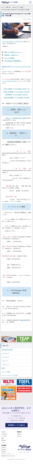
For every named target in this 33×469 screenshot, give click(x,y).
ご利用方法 (4, 434)
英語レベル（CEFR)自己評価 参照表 (16, 118)
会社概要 (3, 449)
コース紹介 (4, 436)
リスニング (5, 361)
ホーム (2, 7)
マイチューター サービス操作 (10, 375)
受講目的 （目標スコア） (11, 55)
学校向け (19, 434)
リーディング (5, 364)
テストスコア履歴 (9, 58)
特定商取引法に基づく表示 (8, 455)
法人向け (19, 436)
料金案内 (3, 440)
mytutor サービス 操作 (17, 7)
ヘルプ (3, 442)
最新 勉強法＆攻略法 (7, 349)
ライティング (5, 357)
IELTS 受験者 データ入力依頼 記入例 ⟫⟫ (16, 89)
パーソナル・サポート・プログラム (11, 41)
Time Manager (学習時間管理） (13, 60)
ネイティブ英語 (6, 372)
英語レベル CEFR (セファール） (13, 52)
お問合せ (3, 447)
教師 (2, 438)
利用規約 (3, 451)
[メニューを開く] (30, 2)
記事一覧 (8, 7)
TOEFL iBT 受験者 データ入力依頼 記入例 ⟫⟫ (16, 91)
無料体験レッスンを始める (16, 425)
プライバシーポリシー (6, 453)
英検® (3, 368)
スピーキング (5, 353)
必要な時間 (23, 320)
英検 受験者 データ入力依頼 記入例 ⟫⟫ (16, 94)
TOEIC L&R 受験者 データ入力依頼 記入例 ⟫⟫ (17, 97)
